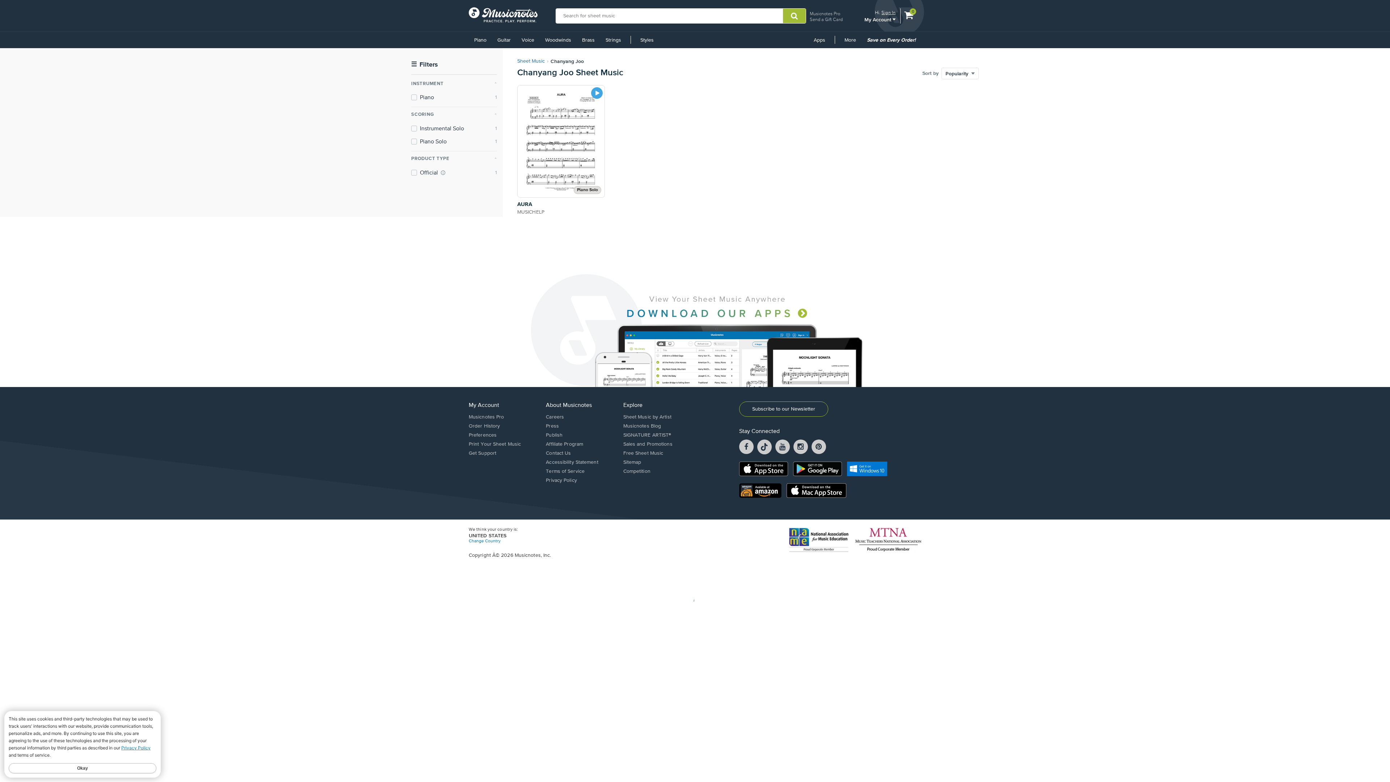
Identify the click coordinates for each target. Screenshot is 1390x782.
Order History (484, 426)
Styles (647, 40)
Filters (424, 64)
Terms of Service (565, 471)
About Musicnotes (569, 405)
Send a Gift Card (826, 19)
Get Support (482, 453)
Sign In (888, 12)
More (853, 42)
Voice (528, 40)
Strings (613, 40)
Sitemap (632, 462)
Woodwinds (558, 40)
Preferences (483, 435)
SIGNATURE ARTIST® (647, 435)
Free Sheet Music (643, 453)
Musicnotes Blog (642, 426)
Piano (480, 40)
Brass (588, 40)
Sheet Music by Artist (647, 417)
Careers (555, 417)
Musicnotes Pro (825, 13)
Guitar (504, 40)
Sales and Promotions (648, 444)
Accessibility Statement (572, 462)
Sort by (930, 73)
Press (552, 426)
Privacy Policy (561, 480)
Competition (636, 471)
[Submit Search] (794, 16)
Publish (554, 435)
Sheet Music (531, 61)
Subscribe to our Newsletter (783, 409)
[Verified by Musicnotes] (443, 173)
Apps (819, 40)
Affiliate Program (564, 444)
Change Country (485, 541)
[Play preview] (597, 93)
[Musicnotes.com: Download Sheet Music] (503, 14)
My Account (878, 19)
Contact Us (558, 453)
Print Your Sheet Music (495, 444)
